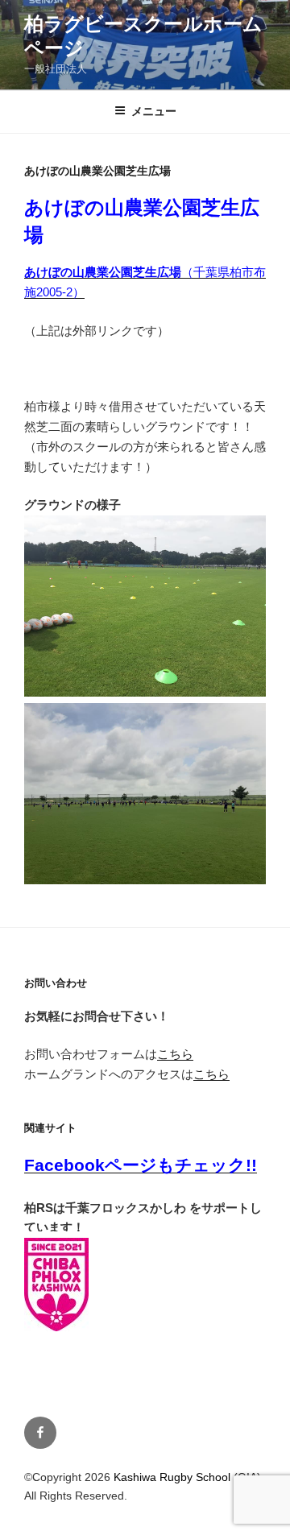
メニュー (153, 111)
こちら (175, 1054)
